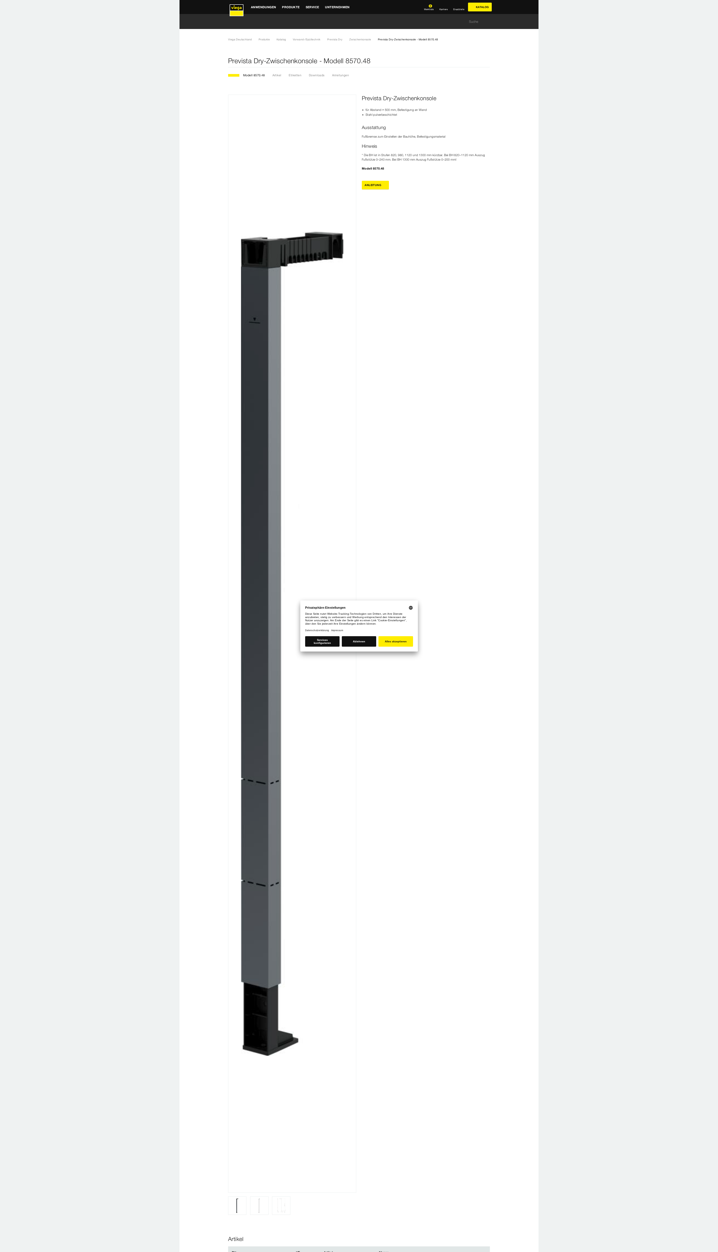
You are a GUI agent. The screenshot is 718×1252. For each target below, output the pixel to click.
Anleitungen (340, 75)
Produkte (264, 39)
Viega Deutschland (240, 39)
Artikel (276, 75)
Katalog (281, 39)
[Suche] (487, 22)
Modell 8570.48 (254, 75)
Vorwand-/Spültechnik (306, 39)
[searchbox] (356, 22)
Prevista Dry (335, 39)
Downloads (317, 75)
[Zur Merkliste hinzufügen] (487, 60)
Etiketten (295, 75)
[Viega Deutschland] (236, 7)
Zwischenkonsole (360, 39)
